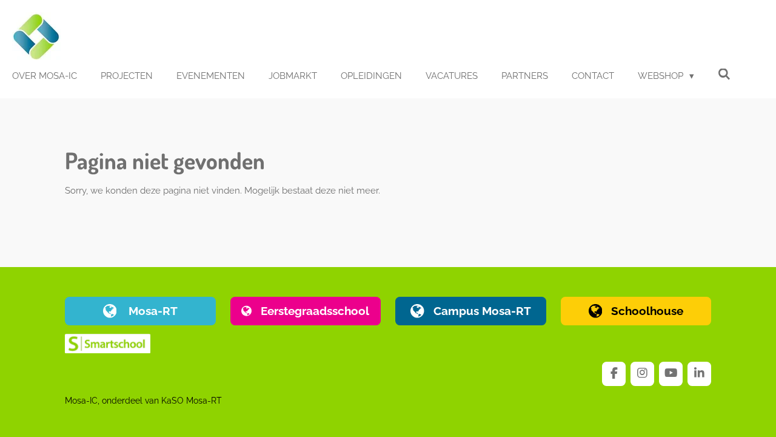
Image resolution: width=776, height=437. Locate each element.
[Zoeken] (724, 74)
